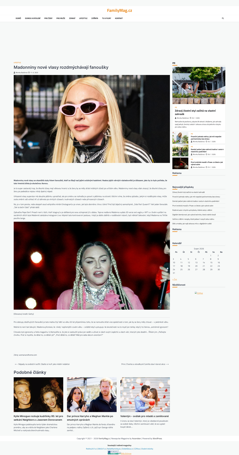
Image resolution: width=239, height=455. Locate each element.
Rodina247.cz (91, 448)
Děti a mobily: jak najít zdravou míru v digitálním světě (191, 223)
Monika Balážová (22, 72)
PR (176, 107)
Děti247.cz (102, 448)
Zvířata (94, 18)
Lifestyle (83, 18)
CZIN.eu (137, 448)
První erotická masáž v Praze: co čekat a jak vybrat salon (207, 163)
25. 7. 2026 (211, 167)
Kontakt (119, 18)
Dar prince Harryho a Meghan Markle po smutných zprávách (90, 418)
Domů (18, 18)
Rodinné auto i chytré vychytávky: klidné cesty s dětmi (192, 210)
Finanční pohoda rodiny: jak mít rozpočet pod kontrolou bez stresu (206, 137)
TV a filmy (106, 18)
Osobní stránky (147, 448)
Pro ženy (48, 18)
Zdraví (72, 18)
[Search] (223, 18)
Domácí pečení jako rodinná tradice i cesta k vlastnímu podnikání (207, 150)
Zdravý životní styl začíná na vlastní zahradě (195, 112)
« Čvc (174, 279)
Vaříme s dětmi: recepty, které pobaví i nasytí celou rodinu (193, 219)
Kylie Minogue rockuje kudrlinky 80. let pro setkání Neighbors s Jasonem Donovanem (38, 418)
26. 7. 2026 (196, 118)
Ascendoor (136, 438)
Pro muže (60, 18)
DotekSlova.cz (127, 448)
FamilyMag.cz (119, 10)
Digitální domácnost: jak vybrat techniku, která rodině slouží (194, 214)
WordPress (157, 438)
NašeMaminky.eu (114, 448)
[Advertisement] (119, 41)
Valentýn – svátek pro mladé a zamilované (144, 416)
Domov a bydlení (32, 18)
